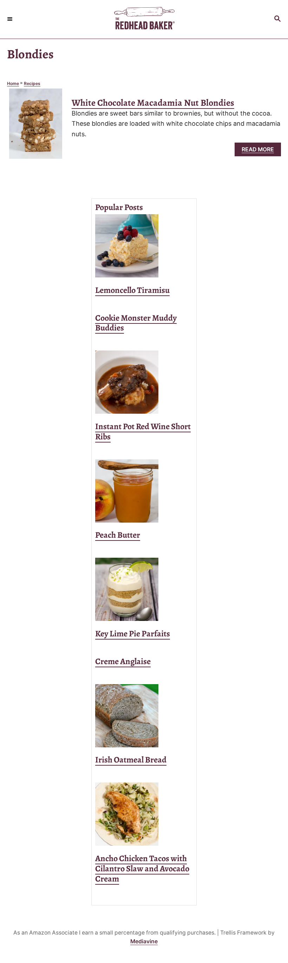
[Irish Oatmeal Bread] (144, 715)
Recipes (32, 83)
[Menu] (10, 19)
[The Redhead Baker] (144, 19)
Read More (260, 151)
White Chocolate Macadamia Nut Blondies (153, 103)
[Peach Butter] (144, 491)
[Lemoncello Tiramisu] (144, 245)
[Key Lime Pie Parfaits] (144, 589)
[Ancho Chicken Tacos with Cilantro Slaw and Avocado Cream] (144, 814)
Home (13, 83)
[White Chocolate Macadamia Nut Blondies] (35, 127)
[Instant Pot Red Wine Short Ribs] (144, 382)
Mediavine (144, 941)
